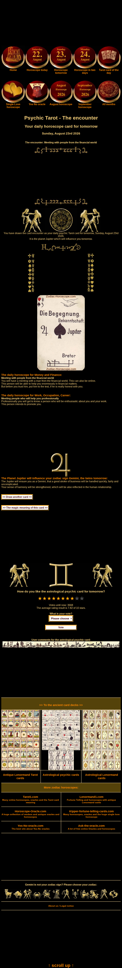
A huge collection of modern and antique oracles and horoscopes (30, 814)
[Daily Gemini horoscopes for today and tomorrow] (27, 897)
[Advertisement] (61, 23)
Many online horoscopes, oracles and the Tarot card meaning (30, 800)
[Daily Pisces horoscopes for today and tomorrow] (113, 897)
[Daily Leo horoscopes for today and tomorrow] (46, 897)
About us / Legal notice (61, 906)
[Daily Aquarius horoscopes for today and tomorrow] (104, 897)
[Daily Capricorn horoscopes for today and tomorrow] (94, 897)
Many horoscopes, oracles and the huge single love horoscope (91, 814)
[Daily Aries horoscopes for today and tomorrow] (8, 897)
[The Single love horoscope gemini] (13, 102)
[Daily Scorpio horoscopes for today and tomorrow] (75, 897)
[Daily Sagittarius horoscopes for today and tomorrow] (85, 897)
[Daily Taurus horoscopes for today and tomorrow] (18, 897)
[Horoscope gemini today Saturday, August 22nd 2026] (13, 68)
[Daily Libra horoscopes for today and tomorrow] (66, 897)
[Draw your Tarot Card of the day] (109, 68)
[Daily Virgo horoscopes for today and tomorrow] (56, 897)
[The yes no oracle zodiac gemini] (37, 102)
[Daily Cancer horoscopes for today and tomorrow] (37, 897)
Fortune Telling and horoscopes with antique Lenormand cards (91, 800)
